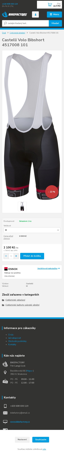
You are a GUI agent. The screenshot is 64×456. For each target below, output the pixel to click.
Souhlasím (40, 439)
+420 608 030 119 (10, 4)
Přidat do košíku (32, 255)
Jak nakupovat (14, 338)
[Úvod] (14, 14)
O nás (11, 334)
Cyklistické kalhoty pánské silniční (22, 305)
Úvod (4, 33)
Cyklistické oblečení (17, 33)
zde (44, 449)
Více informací (9, 276)
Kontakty (12, 344)
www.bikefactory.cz (20, 422)
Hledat (55, 23)
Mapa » (30, 370)
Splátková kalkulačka (47, 268)
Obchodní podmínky (17, 341)
